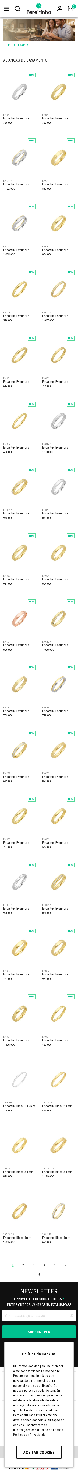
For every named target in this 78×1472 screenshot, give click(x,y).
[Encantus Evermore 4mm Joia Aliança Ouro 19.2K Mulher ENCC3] (58, 947)
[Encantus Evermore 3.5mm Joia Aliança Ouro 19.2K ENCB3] (19, 552)
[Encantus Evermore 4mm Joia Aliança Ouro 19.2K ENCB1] (58, 223)
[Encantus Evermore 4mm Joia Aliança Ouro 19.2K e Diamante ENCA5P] (19, 157)
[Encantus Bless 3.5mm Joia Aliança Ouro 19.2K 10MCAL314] (58, 1145)
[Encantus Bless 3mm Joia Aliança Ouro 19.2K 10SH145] (58, 1211)
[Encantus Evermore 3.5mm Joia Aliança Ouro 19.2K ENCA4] (58, 486)
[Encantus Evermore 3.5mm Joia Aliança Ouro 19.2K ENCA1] (19, 91)
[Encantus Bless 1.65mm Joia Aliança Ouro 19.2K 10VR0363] (19, 1079)
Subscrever (39, 1332)
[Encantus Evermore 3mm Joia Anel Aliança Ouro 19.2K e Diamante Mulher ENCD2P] (19, 881)
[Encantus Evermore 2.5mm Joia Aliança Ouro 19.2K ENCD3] (19, 355)
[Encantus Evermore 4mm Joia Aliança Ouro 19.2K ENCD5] (19, 947)
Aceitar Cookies (39, 1452)
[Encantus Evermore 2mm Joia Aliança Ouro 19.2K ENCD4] (19, 421)
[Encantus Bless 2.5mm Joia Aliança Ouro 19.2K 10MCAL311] (58, 1079)
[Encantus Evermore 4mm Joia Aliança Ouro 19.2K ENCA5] (19, 223)
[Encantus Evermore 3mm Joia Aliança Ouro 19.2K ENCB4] (58, 684)
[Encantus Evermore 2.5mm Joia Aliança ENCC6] (19, 289)
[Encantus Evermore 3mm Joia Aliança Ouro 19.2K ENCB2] (19, 684)
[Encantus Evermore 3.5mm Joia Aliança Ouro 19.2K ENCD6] (19, 618)
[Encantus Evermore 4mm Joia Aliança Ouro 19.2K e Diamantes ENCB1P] (58, 881)
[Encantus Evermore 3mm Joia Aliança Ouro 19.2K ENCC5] (19, 816)
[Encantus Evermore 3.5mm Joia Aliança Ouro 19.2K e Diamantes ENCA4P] (58, 421)
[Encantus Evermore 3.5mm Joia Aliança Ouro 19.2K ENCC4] (58, 552)
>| (39, 1274)
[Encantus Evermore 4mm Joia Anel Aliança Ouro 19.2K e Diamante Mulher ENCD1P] (19, 1013)
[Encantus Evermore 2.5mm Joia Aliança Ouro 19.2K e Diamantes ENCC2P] (58, 289)
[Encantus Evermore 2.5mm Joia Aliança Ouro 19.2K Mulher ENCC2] (58, 355)
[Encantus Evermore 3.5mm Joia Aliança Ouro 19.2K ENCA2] (58, 91)
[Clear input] (71, 1315)
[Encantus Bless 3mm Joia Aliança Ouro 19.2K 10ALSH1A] (19, 1211)
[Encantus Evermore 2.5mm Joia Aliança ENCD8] (58, 1013)
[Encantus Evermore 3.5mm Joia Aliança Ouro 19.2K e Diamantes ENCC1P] (19, 486)
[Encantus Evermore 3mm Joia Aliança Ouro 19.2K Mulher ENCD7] (58, 816)
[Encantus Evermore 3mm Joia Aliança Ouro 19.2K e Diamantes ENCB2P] (58, 618)
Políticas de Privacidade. (29, 1434)
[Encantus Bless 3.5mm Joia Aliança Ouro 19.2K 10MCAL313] (19, 1145)
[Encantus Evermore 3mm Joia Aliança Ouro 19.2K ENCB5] (19, 750)
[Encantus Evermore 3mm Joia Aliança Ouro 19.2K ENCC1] (58, 750)
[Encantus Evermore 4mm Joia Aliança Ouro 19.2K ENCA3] (58, 157)
